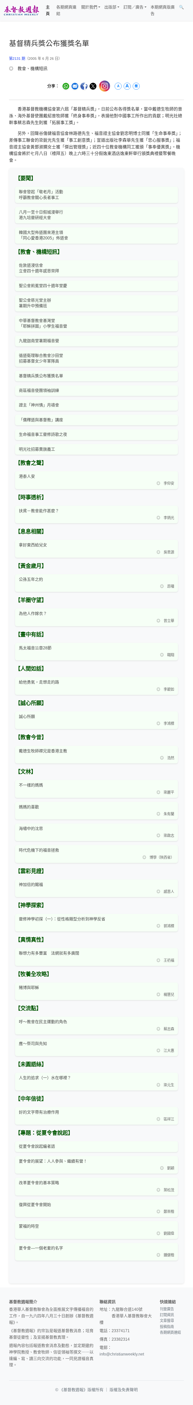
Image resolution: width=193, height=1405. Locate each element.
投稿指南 (167, 1327)
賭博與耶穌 (29, 987)
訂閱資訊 (167, 1315)
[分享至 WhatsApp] (65, 86)
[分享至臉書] (83, 86)
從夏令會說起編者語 (37, 1146)
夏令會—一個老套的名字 (41, 1248)
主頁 (48, 10)
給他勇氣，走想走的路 (39, 682)
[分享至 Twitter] (92, 86)
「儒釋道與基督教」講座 (41, 420)
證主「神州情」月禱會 (39, 405)
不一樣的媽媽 (31, 785)
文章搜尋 (167, 1321)
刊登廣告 (167, 1309)
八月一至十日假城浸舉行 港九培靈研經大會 (41, 215)
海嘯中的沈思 (31, 828)
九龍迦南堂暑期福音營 (39, 341)
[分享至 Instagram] (105, 86)
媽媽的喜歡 (29, 807)
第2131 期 (17, 59)
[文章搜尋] (188, 10)
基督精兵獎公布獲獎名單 (41, 376)
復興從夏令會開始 (35, 1205)
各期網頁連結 (66, 10)
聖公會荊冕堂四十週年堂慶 (43, 286)
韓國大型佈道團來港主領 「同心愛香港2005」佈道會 (43, 235)
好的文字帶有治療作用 (39, 1112)
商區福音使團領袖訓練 (39, 390)
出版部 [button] (110, 7)
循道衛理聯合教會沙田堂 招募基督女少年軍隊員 (41, 358)
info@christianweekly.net (122, 1354)
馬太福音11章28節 (35, 648)
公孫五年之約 (31, 579)
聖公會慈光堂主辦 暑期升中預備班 (35, 303)
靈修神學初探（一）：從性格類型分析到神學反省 (62, 919)
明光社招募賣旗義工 (37, 449)
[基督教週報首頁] (21, 10)
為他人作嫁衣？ (33, 613)
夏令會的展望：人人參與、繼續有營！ (53, 1161)
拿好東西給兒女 (33, 545)
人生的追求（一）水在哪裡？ (45, 1078)
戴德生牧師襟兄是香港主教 (43, 751)
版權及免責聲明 (124, 1390)
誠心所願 (27, 716)
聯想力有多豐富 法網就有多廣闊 (49, 953)
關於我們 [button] (89, 7)
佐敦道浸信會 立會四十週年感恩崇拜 (39, 268)
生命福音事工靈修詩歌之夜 (43, 434)
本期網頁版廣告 (163, 10)
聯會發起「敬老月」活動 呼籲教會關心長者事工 (41, 194)
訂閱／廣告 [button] (133, 7)
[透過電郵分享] (74, 86)
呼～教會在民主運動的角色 (43, 1022)
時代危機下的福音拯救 (39, 850)
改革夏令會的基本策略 (39, 1183)
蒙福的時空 (29, 1226)
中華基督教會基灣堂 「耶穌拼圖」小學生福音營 (43, 323)
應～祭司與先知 (33, 1044)
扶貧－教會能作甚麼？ (39, 511)
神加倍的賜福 (31, 884)
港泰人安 (27, 476)
